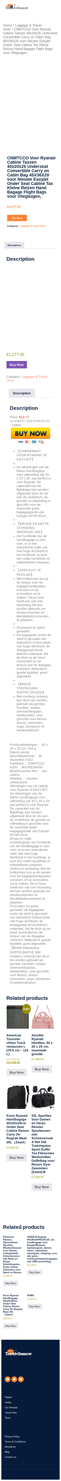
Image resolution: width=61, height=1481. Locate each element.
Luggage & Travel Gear (32, 226)
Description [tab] (14, 245)
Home (7, 25)
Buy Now (17, 218)
